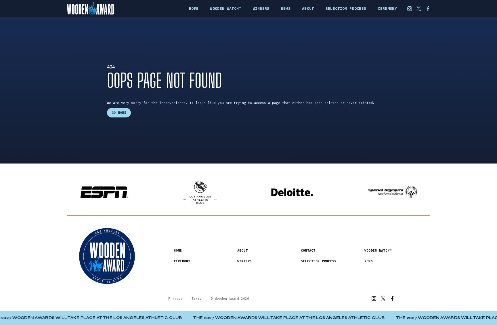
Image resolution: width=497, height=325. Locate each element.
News (368, 261)
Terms (197, 299)
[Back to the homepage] (99, 8)
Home (178, 250)
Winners (244, 261)
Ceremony (182, 261)
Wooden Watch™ (378, 250)
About (242, 250)
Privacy (175, 299)
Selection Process (319, 261)
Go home (119, 113)
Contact (308, 250)
